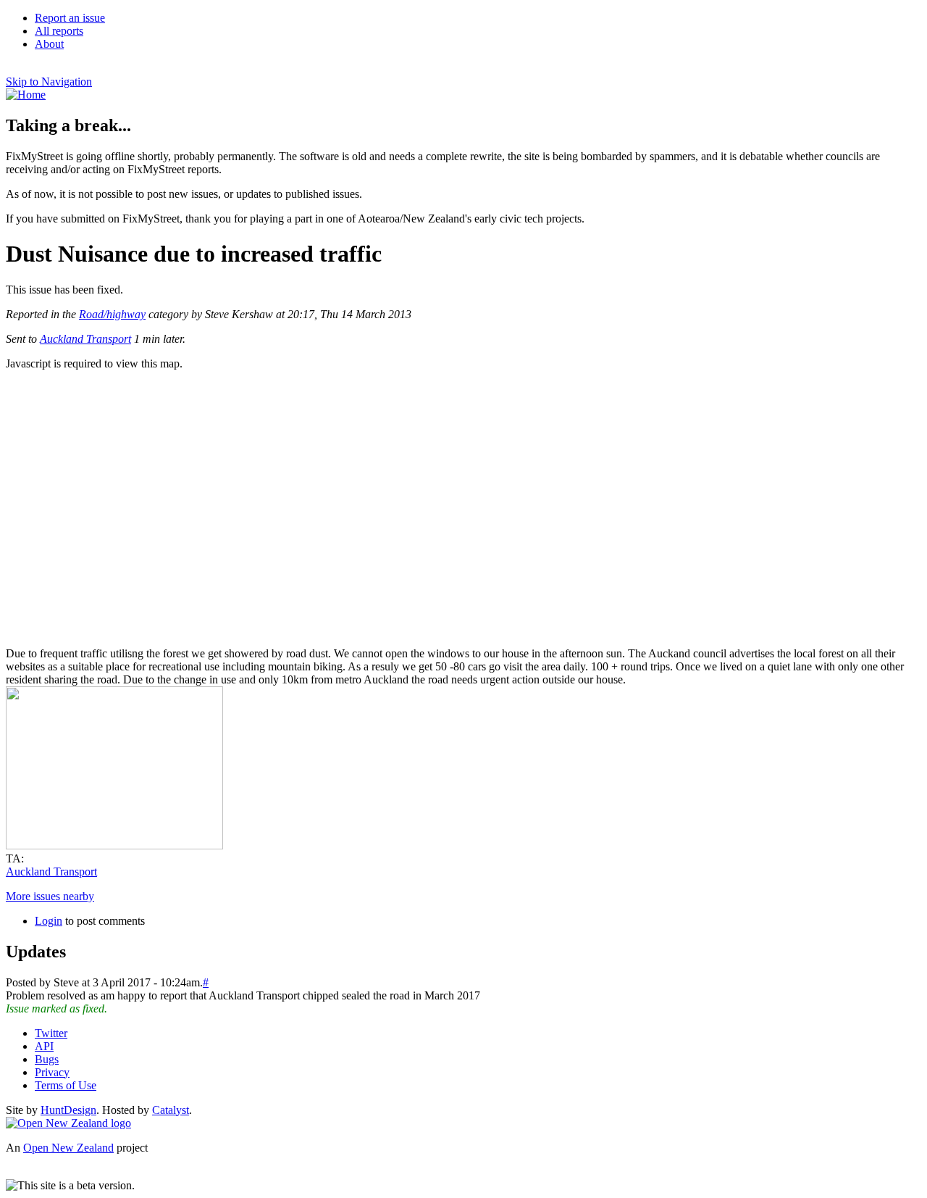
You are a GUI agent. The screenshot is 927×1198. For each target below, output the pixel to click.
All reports (59, 31)
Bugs (47, 1059)
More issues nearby (50, 896)
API (44, 1046)
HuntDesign (68, 1110)
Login (48, 921)
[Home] (26, 94)
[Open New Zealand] (68, 1123)
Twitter (51, 1033)
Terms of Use (65, 1085)
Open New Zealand (68, 1147)
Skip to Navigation (49, 81)
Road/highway (112, 314)
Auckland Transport (85, 339)
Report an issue (70, 18)
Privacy (52, 1072)
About (49, 44)
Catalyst (170, 1110)
